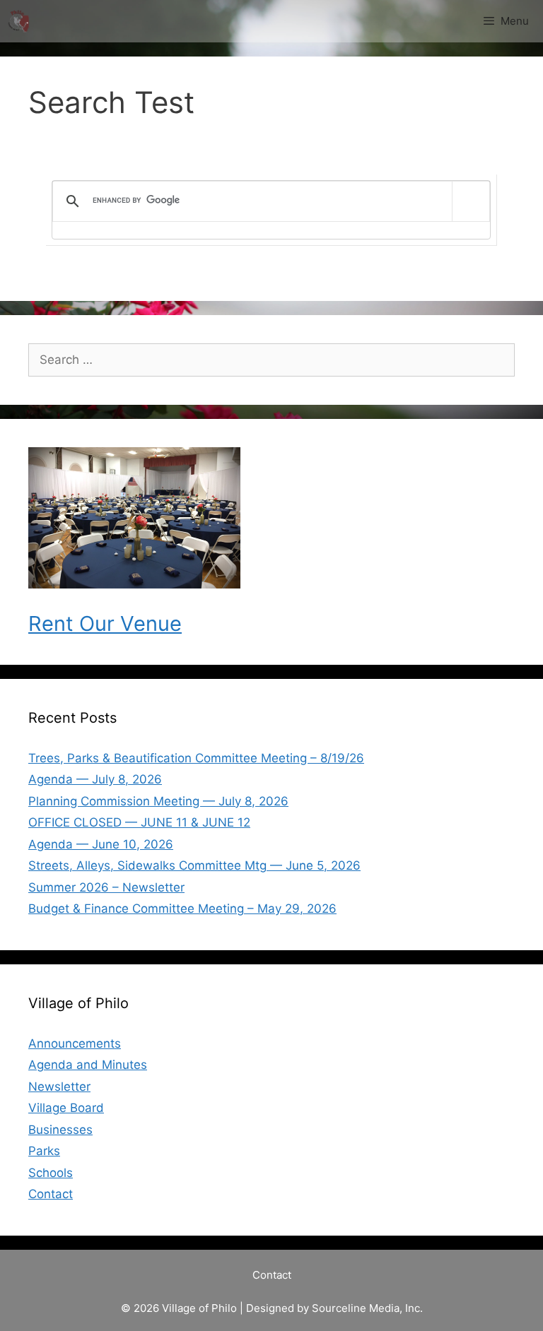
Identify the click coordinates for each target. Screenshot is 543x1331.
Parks (44, 1151)
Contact (50, 1194)
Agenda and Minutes (87, 1065)
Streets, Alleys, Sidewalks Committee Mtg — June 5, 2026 (194, 865)
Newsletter (59, 1086)
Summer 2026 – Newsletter (106, 887)
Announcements (74, 1043)
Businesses (60, 1130)
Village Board (66, 1108)
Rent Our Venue (105, 623)
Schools (50, 1173)
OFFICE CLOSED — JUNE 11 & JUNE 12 (139, 822)
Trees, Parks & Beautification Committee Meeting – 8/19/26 (196, 758)
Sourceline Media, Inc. (367, 1308)
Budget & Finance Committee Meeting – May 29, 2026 (182, 908)
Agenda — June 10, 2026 (100, 844)
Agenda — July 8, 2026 (95, 779)
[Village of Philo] (18, 21)
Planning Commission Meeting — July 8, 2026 (158, 801)
